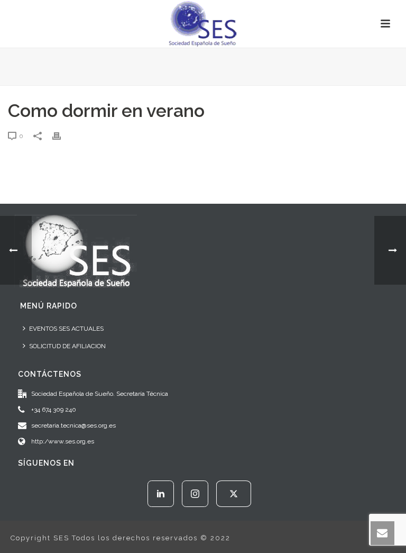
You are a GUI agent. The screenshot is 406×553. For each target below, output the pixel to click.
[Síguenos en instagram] (195, 494)
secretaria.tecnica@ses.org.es (73, 425)
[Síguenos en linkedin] (160, 494)
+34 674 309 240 (53, 409)
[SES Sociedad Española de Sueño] (203, 24)
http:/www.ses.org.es (62, 441)
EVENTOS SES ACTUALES (66, 328)
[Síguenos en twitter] (233, 494)
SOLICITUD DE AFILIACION (67, 346)
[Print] (61, 136)
